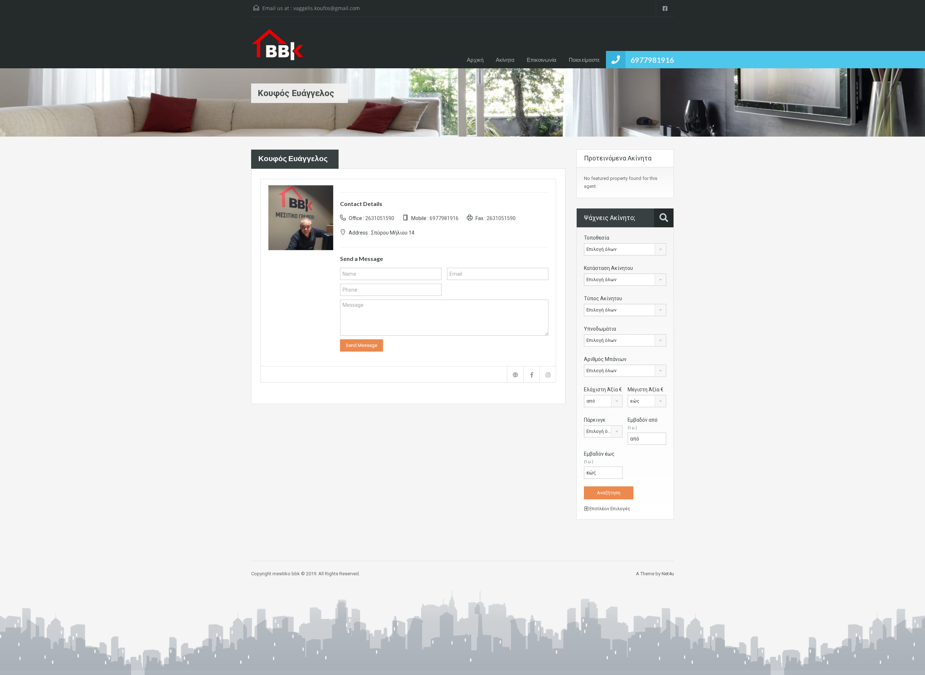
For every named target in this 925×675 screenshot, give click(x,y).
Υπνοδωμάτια (600, 329)
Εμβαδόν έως (599, 457)
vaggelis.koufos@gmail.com (326, 8)
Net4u (668, 573)
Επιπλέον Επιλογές (609, 508)
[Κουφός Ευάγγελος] (301, 217)
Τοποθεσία (596, 238)
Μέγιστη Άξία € (645, 389)
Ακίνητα (505, 59)
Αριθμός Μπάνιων (605, 359)
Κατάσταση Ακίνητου (608, 268)
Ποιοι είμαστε (584, 59)
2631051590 (379, 218)
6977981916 (652, 59)
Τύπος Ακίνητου (603, 298)
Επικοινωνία (541, 59)
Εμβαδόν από (643, 423)
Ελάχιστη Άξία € (603, 389)
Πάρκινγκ (595, 420)
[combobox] (625, 249)
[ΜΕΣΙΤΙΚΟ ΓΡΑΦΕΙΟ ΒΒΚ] (277, 48)
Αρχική (475, 59)
